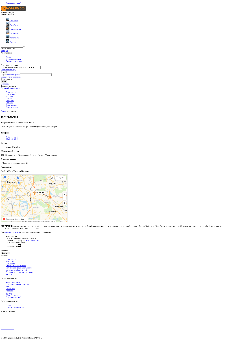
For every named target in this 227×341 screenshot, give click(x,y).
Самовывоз (10, 289)
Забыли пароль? (13, 74)
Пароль (4, 74)
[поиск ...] (24, 46)
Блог (7, 287)
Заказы (8, 57)
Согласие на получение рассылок (19, 272)
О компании (11, 259)
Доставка (9, 291)
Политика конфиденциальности (19, 268)
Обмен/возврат (12, 295)
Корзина (4, 88)
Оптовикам (10, 264)
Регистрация (11, 70)
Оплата (9, 293)
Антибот (4, 251)
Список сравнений (13, 297)
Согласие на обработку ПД (16, 270)
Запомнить (7, 79)
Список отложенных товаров (17, 284)
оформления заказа (12, 232)
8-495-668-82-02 (12, 137)
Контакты (10, 261)
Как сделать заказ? (13, 3)
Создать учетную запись (11, 77)
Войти (3, 70)
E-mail (3, 72)
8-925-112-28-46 (12, 139)
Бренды (9, 274)
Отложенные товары (14, 61)
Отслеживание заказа (9, 67)
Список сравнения (13, 59)
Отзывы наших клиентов (16, 266)
